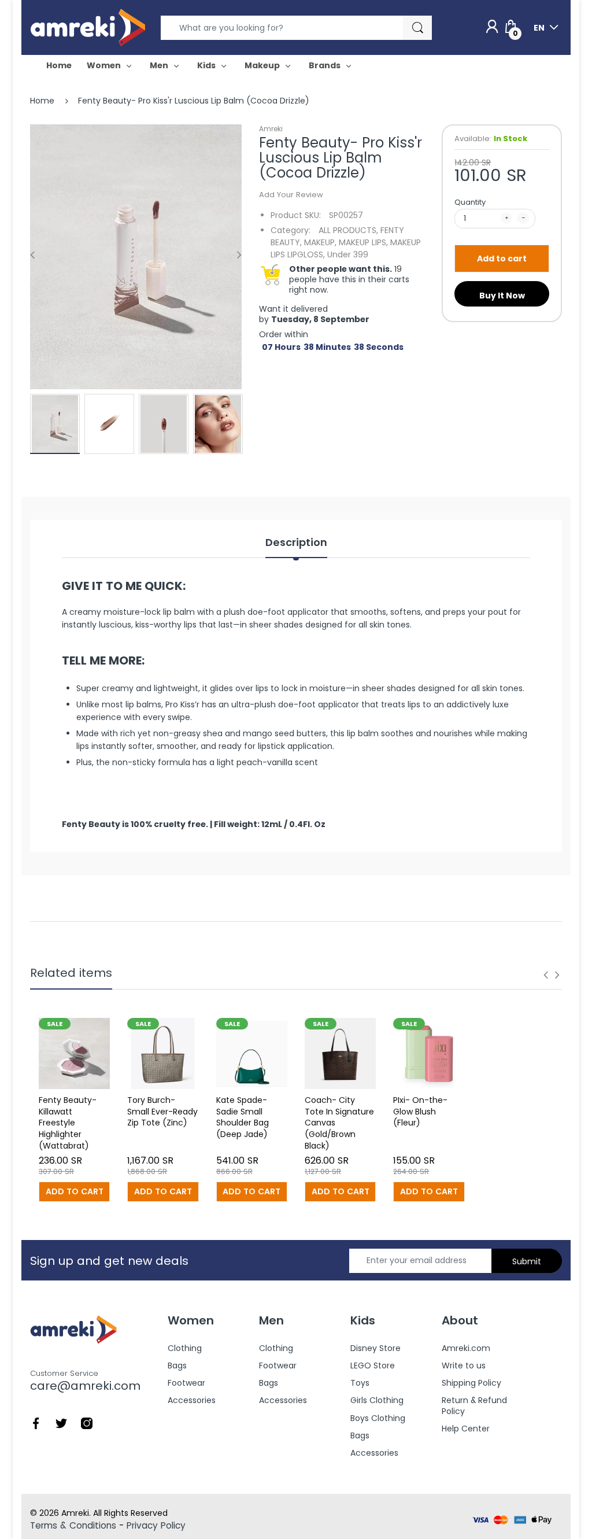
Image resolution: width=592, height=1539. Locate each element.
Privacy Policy (156, 1525)
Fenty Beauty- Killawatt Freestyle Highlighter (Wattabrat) (68, 1122)
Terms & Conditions (73, 1525)
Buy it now (502, 295)
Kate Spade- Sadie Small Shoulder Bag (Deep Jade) (242, 1117)
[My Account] (492, 27)
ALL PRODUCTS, (348, 230)
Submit (526, 1261)
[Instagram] (86, 1422)
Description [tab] (296, 542)
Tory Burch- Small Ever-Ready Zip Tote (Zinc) (162, 1111)
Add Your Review (291, 194)
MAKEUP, (320, 242)
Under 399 (347, 254)
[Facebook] (36, 1422)
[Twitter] (61, 1422)
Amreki (271, 129)
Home (42, 100)
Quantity (470, 202)
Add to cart (502, 258)
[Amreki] (88, 27)
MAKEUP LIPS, (363, 242)
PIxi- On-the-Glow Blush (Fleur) (420, 1111)
